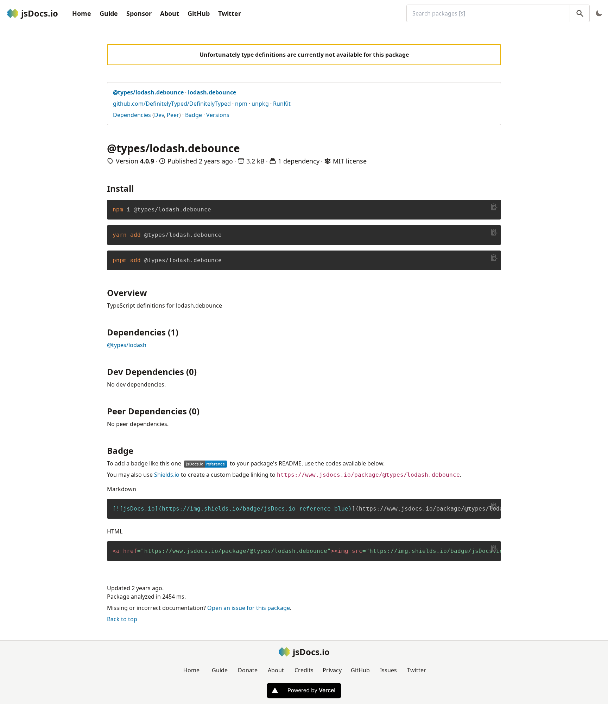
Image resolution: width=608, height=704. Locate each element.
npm (241, 103)
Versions (217, 115)
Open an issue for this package (248, 608)
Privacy (332, 670)
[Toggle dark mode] (599, 13)
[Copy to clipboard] (494, 207)
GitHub (199, 13)
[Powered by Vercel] (304, 690)
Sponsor (139, 13)
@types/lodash (126, 345)
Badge (193, 115)
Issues (388, 670)
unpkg (260, 103)
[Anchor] (138, 188)
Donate (248, 670)
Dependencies (132, 115)
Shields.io (166, 474)
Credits (304, 670)
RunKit (282, 103)
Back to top (122, 619)
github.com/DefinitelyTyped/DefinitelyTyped (172, 103)
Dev (159, 115)
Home (81, 13)
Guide (109, 13)
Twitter (229, 13)
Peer (173, 115)
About (169, 13)
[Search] (580, 13)
